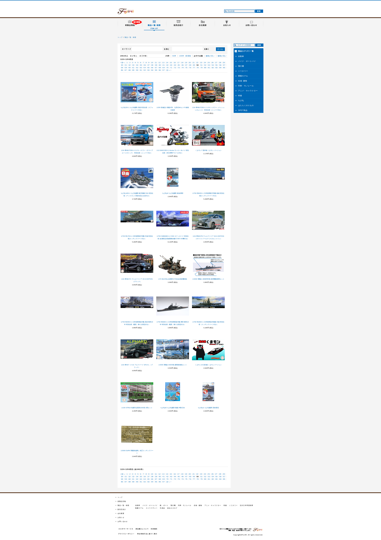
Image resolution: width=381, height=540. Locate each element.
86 (122, 70)
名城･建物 (242, 81)
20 (190, 62)
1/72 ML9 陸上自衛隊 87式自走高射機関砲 (172, 279)
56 (220, 65)
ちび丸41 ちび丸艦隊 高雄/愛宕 (208, 407)
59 (126, 68)
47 (186, 65)
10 (152, 62)
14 (167, 62)
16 (175, 62)
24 (205, 62)
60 (130, 68)
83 (217, 68)
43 (171, 65)
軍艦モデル (243, 76)
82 (213, 68)
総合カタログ (172, 508)
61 (133, 68)
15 (171, 62)
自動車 (241, 56)
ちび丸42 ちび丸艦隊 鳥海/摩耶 (172, 193)
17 (178, 62)
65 (148, 68)
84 (220, 68)
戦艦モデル (139, 508)
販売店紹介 (122, 509)
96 (160, 70)
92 (145, 70)
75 (186, 68)
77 (194, 68)
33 (133, 65)
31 (126, 65)
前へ (123, 62)
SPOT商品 (243, 110)
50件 (174, 56)
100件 (181, 56)
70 (167, 68)
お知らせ (121, 517)
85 (224, 68)
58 (122, 68)
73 (179, 68)
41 (164, 65)
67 (156, 68)
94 (152, 70)
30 (122, 65)
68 (160, 68)
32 (130, 65)
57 (224, 65)
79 (201, 68)
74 (183, 68)
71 (171, 68)
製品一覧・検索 (130, 37)
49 (194, 65)
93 (148, 70)
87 (126, 70)
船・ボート (164, 505)
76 (190, 68)
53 (209, 65)
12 (160, 62)
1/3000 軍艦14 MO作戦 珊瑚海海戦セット (173, 365)
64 (145, 68)
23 (201, 62)
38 (152, 65)
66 (152, 68)
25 (209, 62)
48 (190, 65)
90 (137, 70)
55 (217, 65)
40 (160, 65)
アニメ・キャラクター (248, 91)
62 (137, 68)
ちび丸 (241, 100)
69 (164, 68)
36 (145, 65)
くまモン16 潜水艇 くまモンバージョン (208, 365)
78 (198, 68)
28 (220, 62)
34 (137, 65)
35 (141, 65)
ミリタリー (243, 71)
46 (183, 65)
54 (213, 65)
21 (194, 62)
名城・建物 (198, 505)
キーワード (126, 49)
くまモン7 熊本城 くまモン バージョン (208, 150)
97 (164, 70)
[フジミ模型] (129, 12)
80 (205, 68)
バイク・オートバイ (247, 61)
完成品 (162, 508)
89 (133, 70)
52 (205, 65)
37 (148, 65)
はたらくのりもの (246, 105)
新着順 (188, 56)
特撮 (240, 96)
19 (186, 62)
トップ (120, 37)
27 (216, 62)
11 (156, 62)
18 (182, 62)
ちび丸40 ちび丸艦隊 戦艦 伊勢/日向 (172, 407)
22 (197, 62)
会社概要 (121, 513)
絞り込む (220, 49)
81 (209, 68)
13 (163, 62)
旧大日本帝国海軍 (246, 505)
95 (156, 70)
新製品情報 (122, 501)
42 (167, 65)
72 (175, 68)
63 (141, 68)
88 (130, 70)
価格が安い (210, 56)
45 (179, 65)
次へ (168, 70)
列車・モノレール (246, 86)
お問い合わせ (123, 521)
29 (224, 62)
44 (175, 65)
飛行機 (241, 66)
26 (212, 62)
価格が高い (222, 56)
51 (201, 65)
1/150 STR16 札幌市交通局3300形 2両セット (136, 407)
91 (141, 70)
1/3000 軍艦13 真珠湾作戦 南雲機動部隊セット (208, 279)
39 (156, 65)
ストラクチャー (151, 508)
